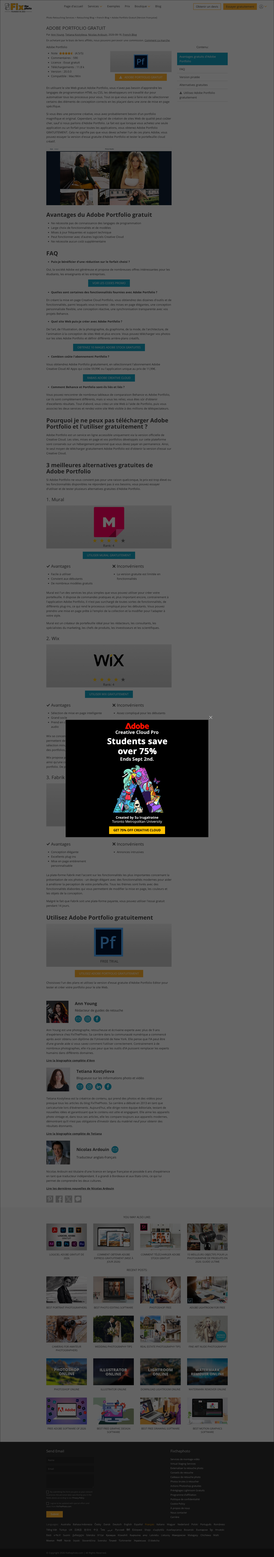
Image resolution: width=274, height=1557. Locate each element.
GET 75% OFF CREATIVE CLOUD (137, 830)
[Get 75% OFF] (137, 778)
